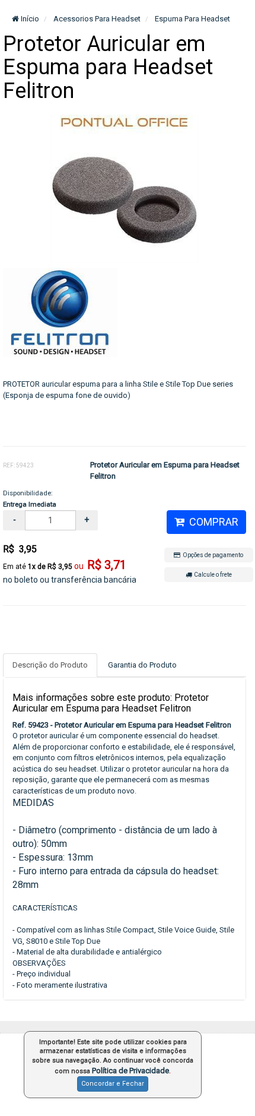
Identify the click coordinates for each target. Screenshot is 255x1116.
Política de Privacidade (130, 1070)
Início (29, 18)
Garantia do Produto (142, 664)
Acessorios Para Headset (96, 18)
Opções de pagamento (211, 555)
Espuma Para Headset (191, 18)
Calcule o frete (212, 574)
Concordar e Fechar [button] (112, 1083)
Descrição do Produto (50, 664)
